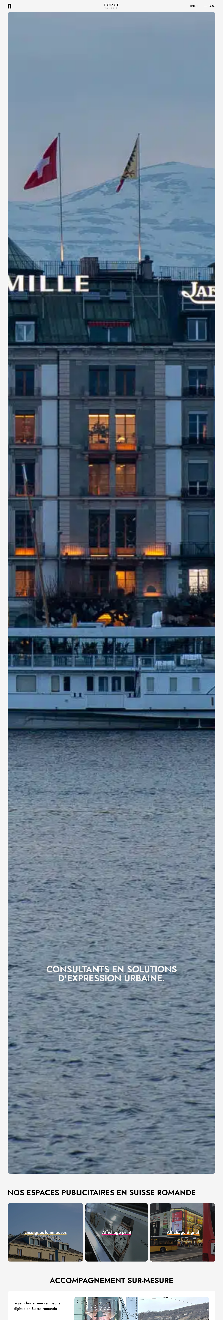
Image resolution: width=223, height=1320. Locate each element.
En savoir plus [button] (45, 1240)
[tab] (45, 1232)
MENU (212, 6)
